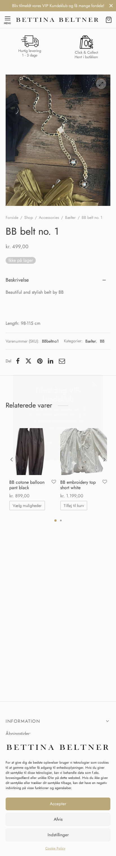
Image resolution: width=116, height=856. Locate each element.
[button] (58, 459)
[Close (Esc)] (103, 386)
